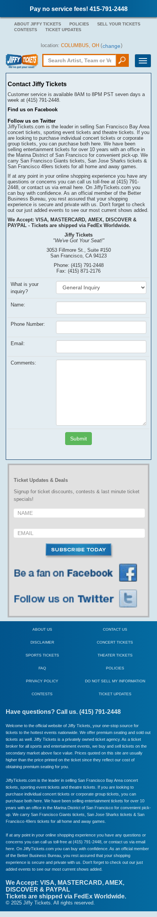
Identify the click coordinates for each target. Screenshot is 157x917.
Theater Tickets (115, 655)
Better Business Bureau (39, 855)
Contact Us (115, 629)
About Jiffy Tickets (37, 24)
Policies (79, 24)
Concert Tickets (115, 642)
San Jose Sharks (103, 814)
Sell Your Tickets (118, 24)
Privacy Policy (42, 681)
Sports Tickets (42, 655)
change (111, 46)
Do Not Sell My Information (115, 681)
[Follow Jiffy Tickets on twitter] (79, 599)
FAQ (42, 668)
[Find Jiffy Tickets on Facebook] (79, 573)
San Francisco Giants (51, 814)
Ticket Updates (63, 29)
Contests (25, 29)
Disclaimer (42, 642)
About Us (42, 629)
